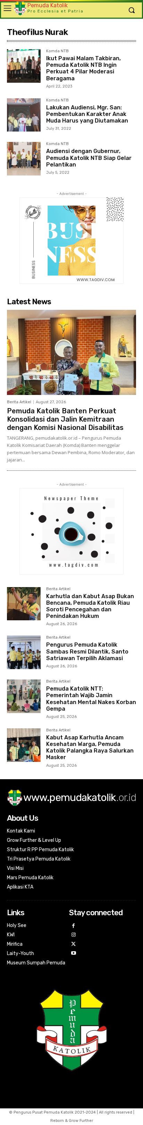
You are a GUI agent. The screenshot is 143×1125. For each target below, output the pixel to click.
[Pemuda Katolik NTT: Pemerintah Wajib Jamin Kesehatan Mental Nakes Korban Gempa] (24, 696)
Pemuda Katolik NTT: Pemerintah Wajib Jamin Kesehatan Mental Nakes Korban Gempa (91, 698)
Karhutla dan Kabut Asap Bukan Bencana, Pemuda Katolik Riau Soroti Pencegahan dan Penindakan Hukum (90, 606)
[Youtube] (73, 953)
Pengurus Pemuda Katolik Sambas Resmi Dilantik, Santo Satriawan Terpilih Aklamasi (87, 651)
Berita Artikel (19, 402)
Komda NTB (57, 51)
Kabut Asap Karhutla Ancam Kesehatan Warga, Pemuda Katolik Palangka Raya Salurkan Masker (90, 747)
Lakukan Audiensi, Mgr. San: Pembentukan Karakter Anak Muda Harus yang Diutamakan (87, 114)
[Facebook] (73, 926)
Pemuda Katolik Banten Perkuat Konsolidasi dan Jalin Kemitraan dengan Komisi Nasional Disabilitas (65, 419)
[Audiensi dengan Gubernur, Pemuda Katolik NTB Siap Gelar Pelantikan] (24, 159)
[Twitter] (73, 944)
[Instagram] (73, 935)
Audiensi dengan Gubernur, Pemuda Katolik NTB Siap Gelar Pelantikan (89, 158)
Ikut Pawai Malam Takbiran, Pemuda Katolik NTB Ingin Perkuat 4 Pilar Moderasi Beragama (83, 68)
